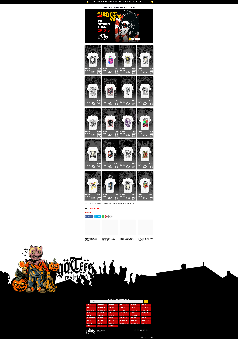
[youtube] (141, 330)
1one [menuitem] (123, 2)
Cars (111, 307)
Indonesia (145, 312)
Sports (111, 323)
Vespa (111, 325)
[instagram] (144, 330)
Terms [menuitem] (139, 2)
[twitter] (138, 330)
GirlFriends (123, 312)
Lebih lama (151, 243)
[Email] (108, 216)
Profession (123, 320)
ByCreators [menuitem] (118, 2)
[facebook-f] (135, 330)
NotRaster (123, 318)
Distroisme (90, 310)
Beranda (86, 5)
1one (89, 305)
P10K (94, 209)
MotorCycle (91, 318)
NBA (111, 318)
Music (100, 318)
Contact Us (151, 337)
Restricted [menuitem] (111, 2)
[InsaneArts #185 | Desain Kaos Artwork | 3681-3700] (128, 227)
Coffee (122, 307)
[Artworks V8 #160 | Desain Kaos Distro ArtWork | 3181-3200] (145, 227)
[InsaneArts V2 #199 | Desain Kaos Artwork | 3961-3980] (92, 227)
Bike (144, 305)
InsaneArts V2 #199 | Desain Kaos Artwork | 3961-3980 (91, 239)
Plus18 (111, 320)
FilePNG (101, 312)
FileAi (122, 310)
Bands (133, 305)
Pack (98, 209)
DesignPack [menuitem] (99, 2)
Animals (101, 305)
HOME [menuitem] (93, 2)
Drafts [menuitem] (135, 2)
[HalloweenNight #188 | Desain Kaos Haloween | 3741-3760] (110, 227)
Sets (100, 323)
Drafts (112, 310)
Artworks (90, 5)
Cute (133, 307)
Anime (111, 305)
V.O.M (100, 325)
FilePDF (89, 312)
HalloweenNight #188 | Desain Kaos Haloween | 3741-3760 (109, 239)
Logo (144, 315)
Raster (134, 320)
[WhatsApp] (103, 216)
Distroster (101, 310)
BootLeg (90, 307)
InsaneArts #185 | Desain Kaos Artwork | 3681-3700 (127, 239)
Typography (90, 325)
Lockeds (134, 315)
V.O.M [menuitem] (126, 2)
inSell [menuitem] (130, 2)
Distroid (145, 307)
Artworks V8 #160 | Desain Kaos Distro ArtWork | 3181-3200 (145, 239)
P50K (89, 320)
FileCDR (134, 310)
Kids (122, 315)
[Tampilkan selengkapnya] (111, 216)
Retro (89, 323)
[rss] (147, 330)
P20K (144, 318)
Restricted (145, 320)
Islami (111, 315)
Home (142, 337)
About (146, 337)
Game (111, 312)
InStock (101, 315)
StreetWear (124, 323)
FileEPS (145, 310)
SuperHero (134, 323)
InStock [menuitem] (105, 2)
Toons (144, 323)
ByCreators (101, 307)
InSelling (90, 315)
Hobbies (134, 312)
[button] (152, 2)
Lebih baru (87, 243)
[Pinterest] (106, 216)
